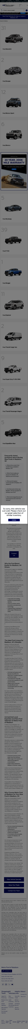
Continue (14, 520)
